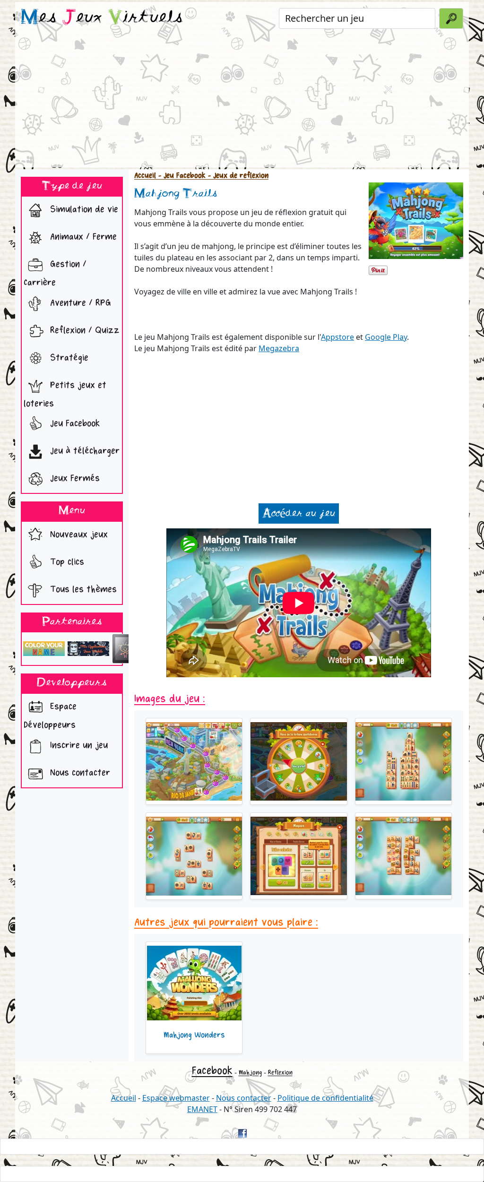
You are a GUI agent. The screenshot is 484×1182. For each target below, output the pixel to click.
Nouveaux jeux (77, 534)
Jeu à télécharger (83, 451)
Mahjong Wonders (194, 1035)
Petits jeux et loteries (65, 394)
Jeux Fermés (73, 478)
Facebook (212, 1071)
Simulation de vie (82, 210)
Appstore (337, 337)
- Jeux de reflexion (237, 176)
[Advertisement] (242, 101)
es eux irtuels (102, 18)
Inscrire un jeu (77, 745)
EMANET (202, 1109)
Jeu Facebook (73, 424)
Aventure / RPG (79, 303)
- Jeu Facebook (181, 176)
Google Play (386, 337)
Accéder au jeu (298, 513)
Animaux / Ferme (82, 237)
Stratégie (67, 357)
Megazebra (279, 348)
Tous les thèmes (82, 589)
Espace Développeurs (50, 715)
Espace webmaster (176, 1098)
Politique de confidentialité (325, 1098)
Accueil (145, 176)
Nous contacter (78, 772)
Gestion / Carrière (55, 274)
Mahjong (250, 1073)
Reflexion (280, 1073)
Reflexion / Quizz (83, 330)
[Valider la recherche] (451, 18)
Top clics (65, 562)
